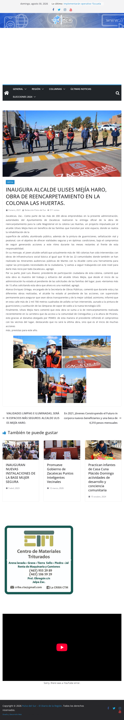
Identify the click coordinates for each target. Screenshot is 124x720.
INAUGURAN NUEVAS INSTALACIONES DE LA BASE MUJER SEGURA (20, 473)
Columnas (55, 88)
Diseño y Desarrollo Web (12, 714)
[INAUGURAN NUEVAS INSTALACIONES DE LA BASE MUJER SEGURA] (21, 442)
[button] (25, 89)
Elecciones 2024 (22, 96)
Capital (10, 182)
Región (36, 88)
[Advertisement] (62, 52)
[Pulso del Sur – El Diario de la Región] (62, 15)
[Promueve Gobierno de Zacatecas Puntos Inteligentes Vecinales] (62, 442)
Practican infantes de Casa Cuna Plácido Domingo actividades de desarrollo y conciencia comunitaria (101, 477)
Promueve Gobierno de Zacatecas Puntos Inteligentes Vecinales (60, 473)
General (18, 88)
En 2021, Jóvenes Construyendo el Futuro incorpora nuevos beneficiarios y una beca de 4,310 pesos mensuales (91, 418)
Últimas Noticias (81, 88)
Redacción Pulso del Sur (35, 210)
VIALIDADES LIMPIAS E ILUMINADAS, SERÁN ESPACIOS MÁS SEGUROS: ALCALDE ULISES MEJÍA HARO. (32, 418)
